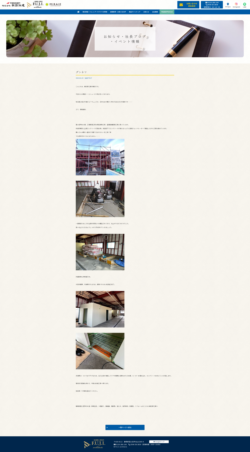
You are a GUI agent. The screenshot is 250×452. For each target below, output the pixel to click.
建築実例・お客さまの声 (118, 12)
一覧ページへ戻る (125, 427)
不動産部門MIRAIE (167, 12)
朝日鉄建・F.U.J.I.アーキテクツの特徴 (95, 12)
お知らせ (146, 12)
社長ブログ (88, 78)
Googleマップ (159, 442)
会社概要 (155, 12)
